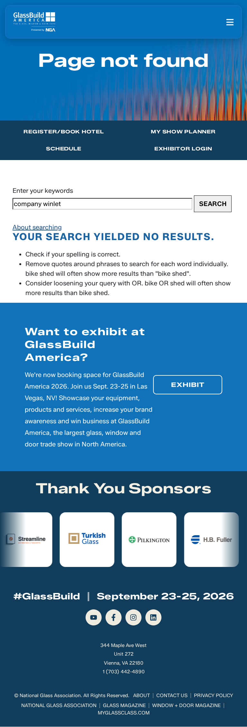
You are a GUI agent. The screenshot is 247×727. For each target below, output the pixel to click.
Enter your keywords (43, 190)
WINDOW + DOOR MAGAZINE (186, 705)
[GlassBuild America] (34, 22)
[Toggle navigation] (230, 22)
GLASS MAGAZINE (124, 705)
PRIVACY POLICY (213, 695)
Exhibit (188, 385)
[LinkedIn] (153, 617)
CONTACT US (172, 695)
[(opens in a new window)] (58, 539)
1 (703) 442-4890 (124, 672)
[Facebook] (113, 617)
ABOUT (141, 695)
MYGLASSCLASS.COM (124, 713)
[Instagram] (133, 617)
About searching (37, 227)
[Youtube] (94, 617)
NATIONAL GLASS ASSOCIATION (58, 705)
